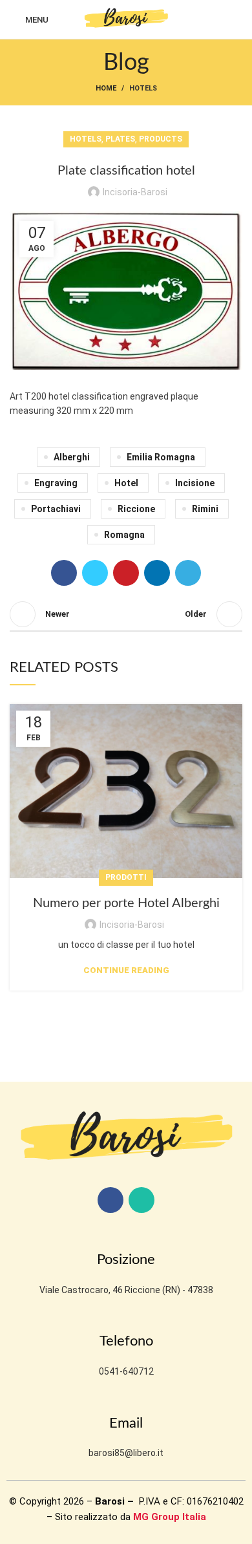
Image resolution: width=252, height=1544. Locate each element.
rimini (205, 509)
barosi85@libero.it (126, 1453)
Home (106, 88)
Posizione (126, 1259)
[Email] (126, 1401)
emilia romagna (161, 457)
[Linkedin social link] (157, 573)
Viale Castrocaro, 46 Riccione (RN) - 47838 (126, 1290)
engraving (56, 483)
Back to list (126, 614)
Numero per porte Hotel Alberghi (126, 903)
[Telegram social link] (188, 573)
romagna (124, 535)
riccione (136, 509)
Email (126, 1423)
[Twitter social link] (95, 573)
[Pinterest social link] (126, 573)
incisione (195, 483)
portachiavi (56, 509)
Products (160, 139)
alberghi (72, 457)
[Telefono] (126, 1319)
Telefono (126, 1341)
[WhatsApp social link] (141, 1200)
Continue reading (126, 970)
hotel (126, 483)
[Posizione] (126, 1237)
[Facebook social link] (64, 573)
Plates (120, 139)
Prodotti (126, 877)
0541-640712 (126, 1371)
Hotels (143, 88)
